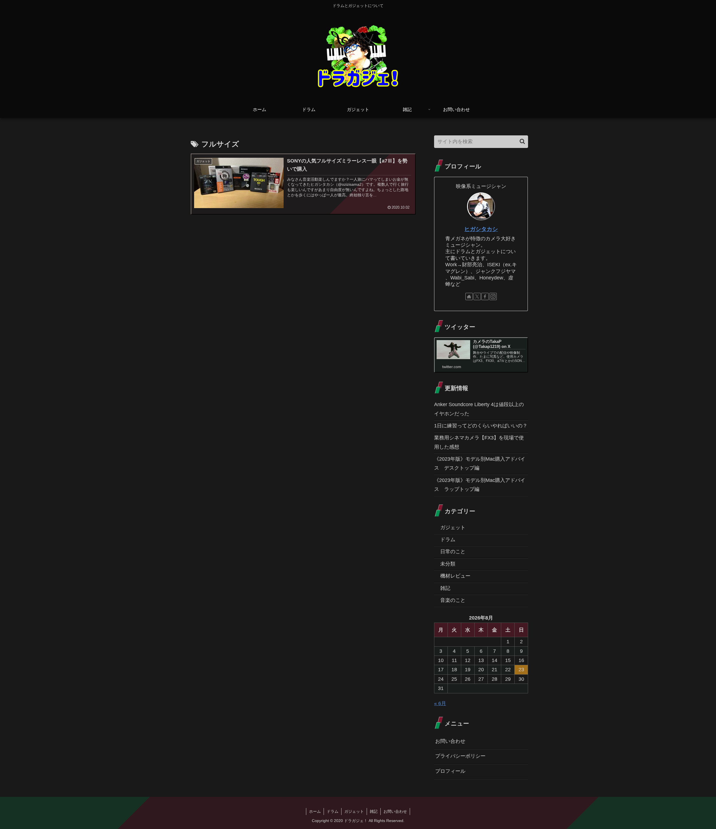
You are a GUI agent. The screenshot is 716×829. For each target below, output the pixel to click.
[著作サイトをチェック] (469, 296)
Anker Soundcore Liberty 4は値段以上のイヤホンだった (479, 409)
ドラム (332, 811)
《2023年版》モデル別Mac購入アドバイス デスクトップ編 (479, 463)
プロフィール (450, 771)
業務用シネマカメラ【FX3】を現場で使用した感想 (479, 442)
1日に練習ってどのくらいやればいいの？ (480, 425)
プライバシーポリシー (460, 756)
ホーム (315, 811)
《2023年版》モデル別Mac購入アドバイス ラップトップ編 (479, 484)
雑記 (374, 811)
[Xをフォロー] (477, 296)
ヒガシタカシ (481, 229)
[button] (522, 141)
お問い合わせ (450, 741)
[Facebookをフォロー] (485, 296)
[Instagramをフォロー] (493, 296)
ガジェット (354, 811)
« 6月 (440, 703)
